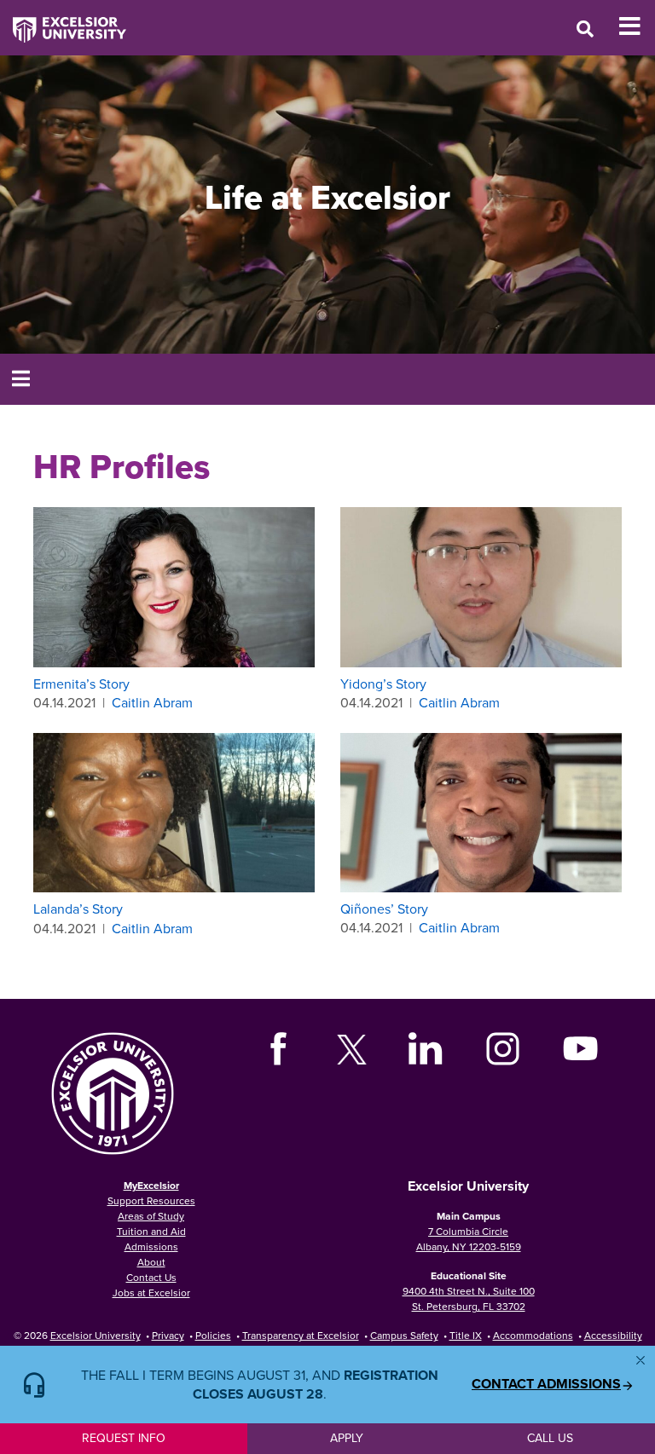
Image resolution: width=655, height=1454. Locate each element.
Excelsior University (95, 1335)
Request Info (123, 1437)
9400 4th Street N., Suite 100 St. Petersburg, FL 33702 (469, 1298)
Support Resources (151, 1200)
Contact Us (151, 1277)
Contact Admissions (546, 1384)
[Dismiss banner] (640, 1360)
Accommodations (533, 1335)
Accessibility (613, 1335)
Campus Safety (404, 1335)
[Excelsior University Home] (63, 21)
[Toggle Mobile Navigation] (636, 26)
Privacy (168, 1335)
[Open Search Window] (585, 28)
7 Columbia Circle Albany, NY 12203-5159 (468, 1239)
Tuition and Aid (151, 1231)
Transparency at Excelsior (300, 1335)
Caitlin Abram (152, 702)
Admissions (151, 1246)
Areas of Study (151, 1216)
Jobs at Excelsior (151, 1292)
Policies (213, 1335)
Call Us (550, 1437)
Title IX (465, 1335)
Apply (346, 1437)
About (151, 1262)
